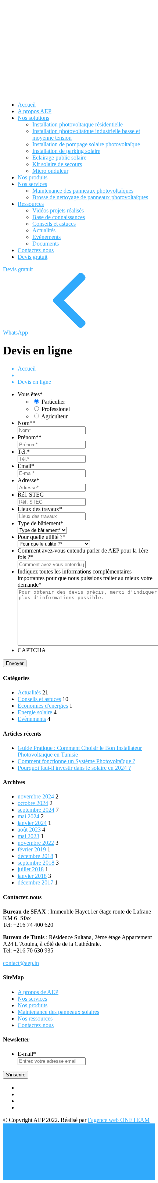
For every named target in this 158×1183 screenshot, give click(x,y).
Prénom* (30, 437)
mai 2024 (28, 816)
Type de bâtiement (40, 523)
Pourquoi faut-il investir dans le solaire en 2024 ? (74, 768)
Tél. (24, 451)
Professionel (56, 409)
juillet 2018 (31, 869)
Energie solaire (35, 712)
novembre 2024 (36, 796)
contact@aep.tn (21, 963)
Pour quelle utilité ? (41, 537)
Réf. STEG (31, 495)
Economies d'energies (43, 706)
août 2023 (29, 829)
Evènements (32, 719)
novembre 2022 (36, 843)
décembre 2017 (35, 882)
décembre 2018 (35, 856)
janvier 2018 (32, 876)
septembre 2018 (36, 862)
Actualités (29, 692)
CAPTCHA (32, 650)
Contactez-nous (36, 1025)
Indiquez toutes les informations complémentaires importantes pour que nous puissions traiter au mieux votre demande (85, 578)
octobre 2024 (33, 803)
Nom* (26, 423)
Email (26, 466)
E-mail (27, 1054)
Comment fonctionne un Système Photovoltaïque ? (76, 761)
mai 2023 (28, 836)
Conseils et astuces (39, 699)
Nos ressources (35, 1018)
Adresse (28, 480)
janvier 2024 (32, 823)
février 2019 (32, 849)
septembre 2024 (36, 810)
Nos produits (32, 1005)
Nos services (32, 999)
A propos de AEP (38, 992)
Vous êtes (30, 394)
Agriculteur (54, 416)
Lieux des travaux (40, 509)
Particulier (53, 401)
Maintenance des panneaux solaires (58, 1012)
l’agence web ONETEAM (119, 1120)
